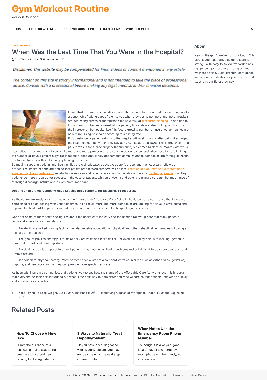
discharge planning (155, 121)
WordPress (198, 375)
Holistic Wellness (43, 29)
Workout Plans (138, 29)
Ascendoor (163, 375)
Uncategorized (21, 45)
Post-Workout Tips (79, 29)
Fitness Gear (110, 29)
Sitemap (124, 375)
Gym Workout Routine (60, 9)
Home (19, 29)
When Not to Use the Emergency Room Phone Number (159, 333)
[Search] (252, 29)
